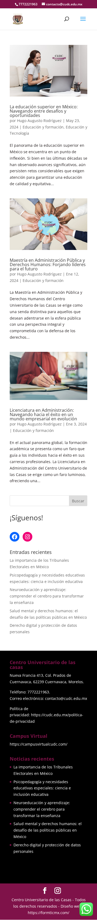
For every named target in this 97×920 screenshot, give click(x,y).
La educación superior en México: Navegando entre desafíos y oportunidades (44, 111)
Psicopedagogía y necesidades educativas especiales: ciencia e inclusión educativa (42, 788)
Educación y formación (43, 127)
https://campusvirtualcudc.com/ (38, 744)
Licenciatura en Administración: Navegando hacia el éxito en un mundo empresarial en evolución (43, 414)
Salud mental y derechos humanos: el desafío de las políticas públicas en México (47, 830)
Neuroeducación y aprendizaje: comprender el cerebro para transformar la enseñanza (47, 596)
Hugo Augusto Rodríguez (39, 120)
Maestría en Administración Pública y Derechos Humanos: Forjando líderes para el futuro (48, 264)
